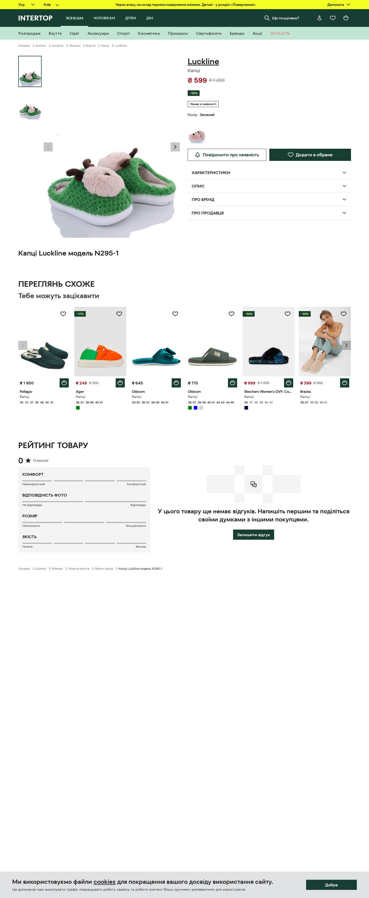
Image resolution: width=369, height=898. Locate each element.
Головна (24, 45)
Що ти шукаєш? (285, 18)
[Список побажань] (333, 18)
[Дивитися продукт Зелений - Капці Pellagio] (44, 341)
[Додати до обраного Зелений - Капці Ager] (119, 314)
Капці (105, 45)
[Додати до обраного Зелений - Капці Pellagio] (63, 314)
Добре (331, 885)
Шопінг (41, 45)
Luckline (121, 45)
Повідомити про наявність (231, 155)
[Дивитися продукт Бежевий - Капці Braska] (325, 341)
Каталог (58, 45)
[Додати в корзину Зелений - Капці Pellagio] (64, 382)
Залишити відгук (253, 535)
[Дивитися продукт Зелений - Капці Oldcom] (156, 341)
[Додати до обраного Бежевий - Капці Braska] (344, 314)
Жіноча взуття (78, 568)
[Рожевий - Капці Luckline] (197, 131)
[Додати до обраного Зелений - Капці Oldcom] (175, 314)
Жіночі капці (104, 568)
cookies (105, 882)
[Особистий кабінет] (319, 18)
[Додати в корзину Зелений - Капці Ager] (120, 382)
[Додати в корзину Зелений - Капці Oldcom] (176, 382)
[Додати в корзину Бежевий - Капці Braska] (344, 382)
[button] (48, 146)
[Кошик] (346, 18)
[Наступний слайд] (175, 146)
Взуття (90, 45)
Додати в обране (314, 155)
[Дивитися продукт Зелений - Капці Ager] (100, 341)
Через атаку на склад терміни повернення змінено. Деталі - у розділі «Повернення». (185, 4)
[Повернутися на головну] (35, 18)
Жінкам (74, 45)
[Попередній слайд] (48, 146)
